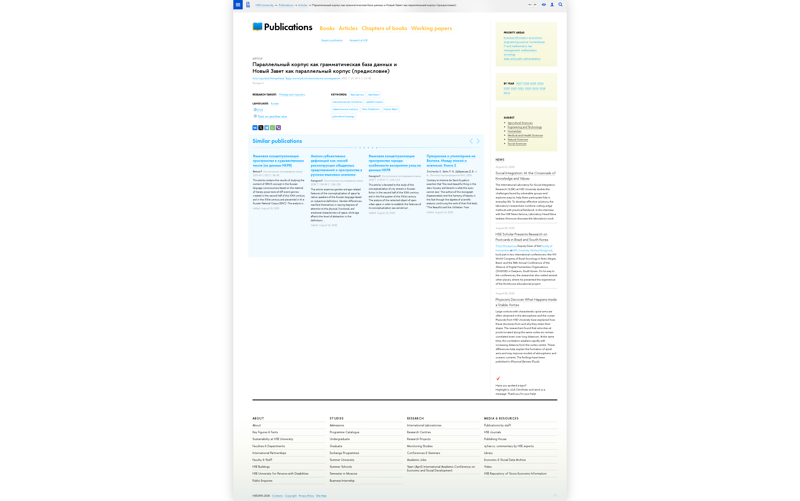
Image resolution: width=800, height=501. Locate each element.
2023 (507, 88)
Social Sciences (517, 143)
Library (488, 453)
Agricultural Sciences (520, 123)
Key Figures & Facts (265, 432)
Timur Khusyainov (506, 246)
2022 (514, 88)
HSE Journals (492, 432)
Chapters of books (384, 28)
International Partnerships (269, 453)
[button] (356, 148)
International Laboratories (424, 425)
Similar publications (277, 141)
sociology (509, 54)
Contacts (277, 495)
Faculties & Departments (268, 446)
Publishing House (495, 439)
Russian (275, 103)
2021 (521, 88)
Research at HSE (359, 40)
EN (535, 4)
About (258, 418)
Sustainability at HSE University (272, 439)
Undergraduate (340, 439)
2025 (533, 83)
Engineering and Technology (525, 127)
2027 (519, 83)
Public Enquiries (262, 480)
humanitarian (537, 42)
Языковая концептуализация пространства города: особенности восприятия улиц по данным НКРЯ (395, 163)
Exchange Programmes (344, 453)
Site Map (321, 495)
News (500, 159)
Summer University (342, 460)
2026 (526, 83)
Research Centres (419, 432)
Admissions (337, 425)
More (507, 93)
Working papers (431, 28)
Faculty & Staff (262, 460)
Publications (288, 26)
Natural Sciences (518, 139)
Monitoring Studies (419, 446)
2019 (535, 88)
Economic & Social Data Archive (505, 460)
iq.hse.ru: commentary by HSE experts (509, 446)
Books (327, 28)
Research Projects (418, 439)
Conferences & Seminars (423, 453)
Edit (555, 495)
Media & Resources (501, 418)
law (530, 46)
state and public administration (522, 59)
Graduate (336, 446)
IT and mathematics (515, 46)
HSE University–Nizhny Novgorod (532, 250)
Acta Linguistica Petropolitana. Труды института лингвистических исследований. (296, 78)
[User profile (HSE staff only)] (552, 4)
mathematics (528, 50)
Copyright (291, 495)
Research (415, 418)
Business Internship (342, 480)
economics (535, 38)
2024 (540, 83)
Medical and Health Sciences (525, 135)
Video (488, 467)
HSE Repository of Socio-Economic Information (515, 473)
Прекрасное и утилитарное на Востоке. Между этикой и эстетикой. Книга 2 (451, 160)
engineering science (516, 42)
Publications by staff (497, 425)
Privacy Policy (306, 495)
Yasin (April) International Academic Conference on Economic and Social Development (441, 468)
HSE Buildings (261, 467)
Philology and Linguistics (292, 94)
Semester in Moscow (343, 473)
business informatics (516, 38)
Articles (348, 28)
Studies (337, 418)
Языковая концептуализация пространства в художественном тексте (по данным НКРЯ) (278, 160)
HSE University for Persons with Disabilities (280, 473)
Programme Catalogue (344, 432)
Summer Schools (341, 467)
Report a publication (332, 40)
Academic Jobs (416, 460)
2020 (528, 88)
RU (530, 4)
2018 (542, 88)
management (512, 50)
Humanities (514, 131)
